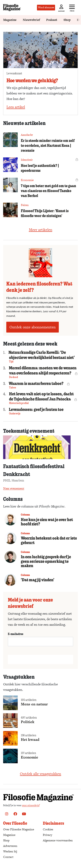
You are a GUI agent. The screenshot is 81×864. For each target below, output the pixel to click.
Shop (67, 20)
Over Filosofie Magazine (18, 829)
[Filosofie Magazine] (12, 7)
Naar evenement (13, 488)
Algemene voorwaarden (58, 840)
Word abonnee (46, 7)
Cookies (48, 829)
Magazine (10, 20)
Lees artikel (15, 107)
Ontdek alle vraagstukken (40, 773)
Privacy (47, 835)
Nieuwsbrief (31, 20)
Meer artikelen (40, 229)
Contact (8, 857)
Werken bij (10, 851)
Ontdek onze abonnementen (32, 327)
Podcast (51, 20)
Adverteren (10, 846)
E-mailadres (15, 634)
